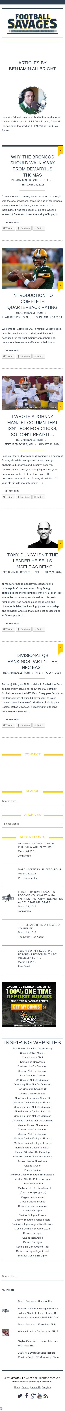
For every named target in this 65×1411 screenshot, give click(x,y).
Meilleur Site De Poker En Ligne (32, 1179)
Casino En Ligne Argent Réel (32, 1246)
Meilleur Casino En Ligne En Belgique (32, 1174)
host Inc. (46, 1381)
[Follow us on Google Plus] (18, 2)
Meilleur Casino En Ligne (32, 1255)
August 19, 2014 (49, 444)
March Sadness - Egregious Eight (37, 1324)
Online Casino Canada (33, 1093)
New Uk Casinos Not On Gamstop (32, 1156)
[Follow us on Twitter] (13, 2)
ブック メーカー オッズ (32, 1192)
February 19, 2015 (32, 184)
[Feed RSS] (4, 2)
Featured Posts (13, 317)
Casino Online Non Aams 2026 (32, 1228)
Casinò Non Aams (32, 1237)
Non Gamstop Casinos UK (32, 1088)
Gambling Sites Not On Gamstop (32, 1084)
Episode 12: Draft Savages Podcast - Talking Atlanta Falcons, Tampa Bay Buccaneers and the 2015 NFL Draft (39, 1313)
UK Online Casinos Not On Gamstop (32, 1120)
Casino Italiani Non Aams (32, 1161)
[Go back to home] (32, 21)
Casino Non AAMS (32, 1057)
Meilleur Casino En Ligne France (32, 1102)
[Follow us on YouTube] (22, 2)
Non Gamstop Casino (32, 1075)
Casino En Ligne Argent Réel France (32, 1224)
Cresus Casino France (32, 1201)
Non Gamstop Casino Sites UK (32, 1098)
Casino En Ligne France (32, 1215)
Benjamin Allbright (25, 180)
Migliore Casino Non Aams (33, 1125)
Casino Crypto (32, 1165)
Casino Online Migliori (32, 1052)
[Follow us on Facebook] (8, 2)
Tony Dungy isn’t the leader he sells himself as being (32, 560)
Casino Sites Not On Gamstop (32, 1152)
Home (17, 1387)
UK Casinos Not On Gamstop (32, 1080)
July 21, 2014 (53, 572)
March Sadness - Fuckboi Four (39, 869)
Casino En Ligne (32, 1210)
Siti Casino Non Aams (32, 1061)
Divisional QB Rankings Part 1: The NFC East (32, 661)
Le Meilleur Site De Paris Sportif (32, 1188)
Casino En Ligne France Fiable (32, 1219)
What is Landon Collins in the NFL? (38, 1331)
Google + (46, 1387)
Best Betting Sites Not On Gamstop (32, 1048)
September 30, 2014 (49, 317)
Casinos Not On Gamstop (32, 1066)
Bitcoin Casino (32, 1170)
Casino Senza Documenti (32, 1206)
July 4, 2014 (53, 672)
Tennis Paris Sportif (32, 1183)
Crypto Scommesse (32, 1197)
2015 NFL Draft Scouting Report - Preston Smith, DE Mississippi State (37, 954)
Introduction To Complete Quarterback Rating (32, 301)
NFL (46, 180)
